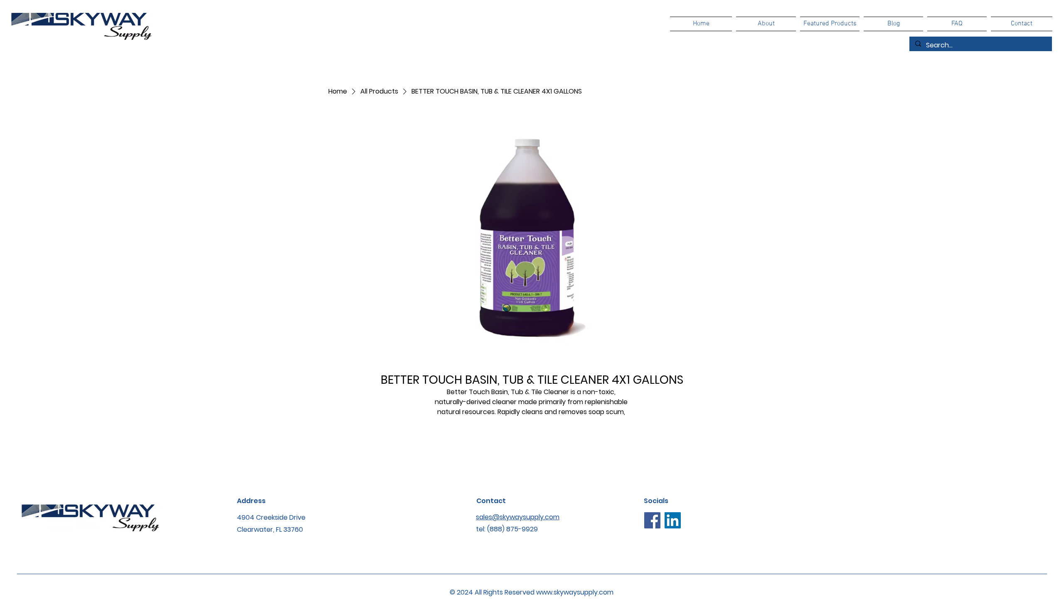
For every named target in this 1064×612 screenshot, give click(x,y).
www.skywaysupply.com (574, 592)
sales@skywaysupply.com (517, 517)
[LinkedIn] (673, 520)
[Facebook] (652, 520)
